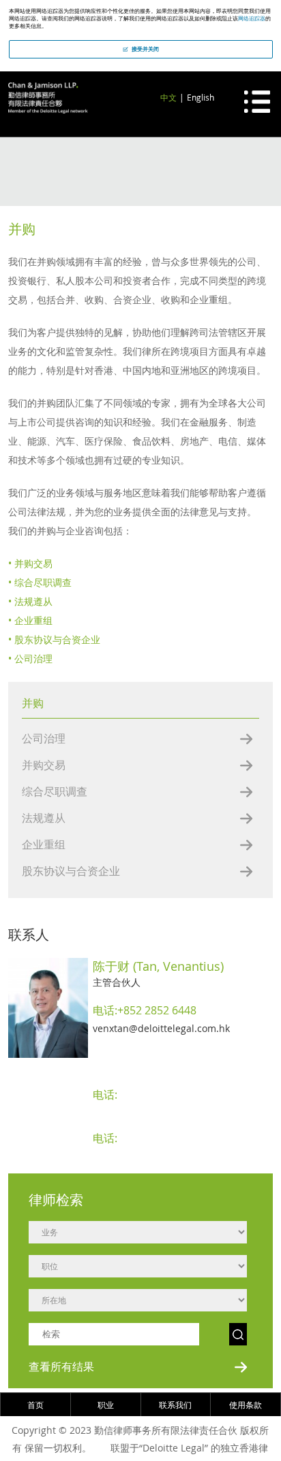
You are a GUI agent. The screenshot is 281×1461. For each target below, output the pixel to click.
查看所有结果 (61, 1366)
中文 (168, 97)
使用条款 (245, 1404)
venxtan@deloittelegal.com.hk (161, 1028)
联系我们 (175, 1404)
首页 (35, 1404)
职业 (106, 1404)
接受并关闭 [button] (145, 49)
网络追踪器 (251, 18)
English (200, 97)
